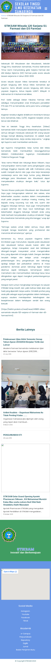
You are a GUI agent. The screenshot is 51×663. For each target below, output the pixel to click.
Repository (25, 640)
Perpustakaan (25, 637)
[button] (46, 8)
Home (3, 15)
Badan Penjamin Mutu (25, 650)
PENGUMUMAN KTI (12, 435)
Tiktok (25, 621)
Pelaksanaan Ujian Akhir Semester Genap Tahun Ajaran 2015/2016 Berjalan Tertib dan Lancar (23, 342)
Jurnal (25, 646)
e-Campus (25, 633)
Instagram (25, 611)
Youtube (25, 614)
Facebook (25, 617)
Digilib (25, 643)
